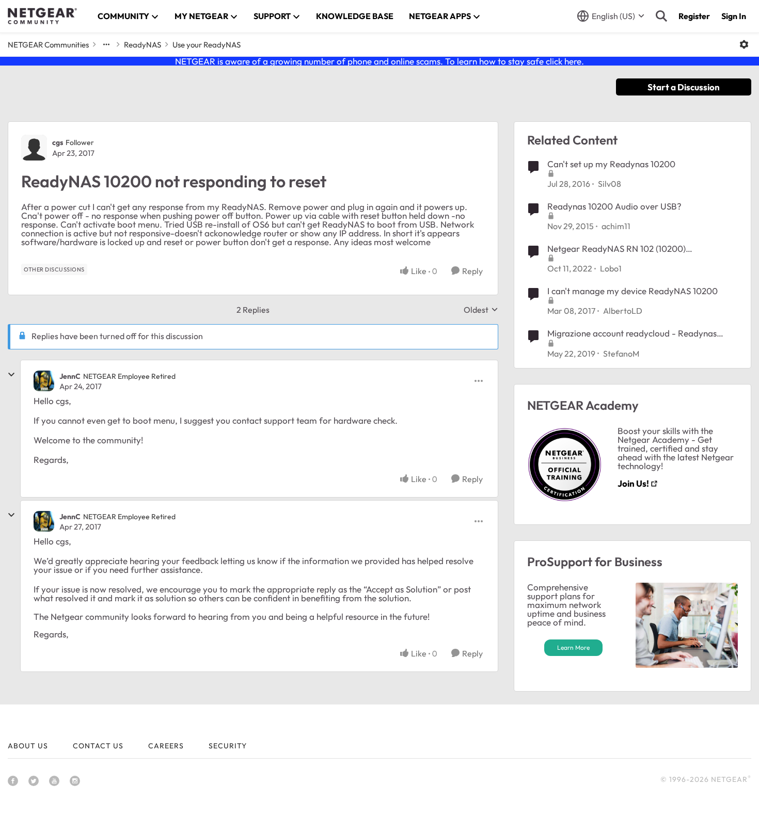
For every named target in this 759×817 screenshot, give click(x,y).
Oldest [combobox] (481, 310)
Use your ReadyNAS (206, 45)
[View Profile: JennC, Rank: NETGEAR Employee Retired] (44, 381)
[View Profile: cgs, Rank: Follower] (34, 148)
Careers (166, 745)
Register (694, 16)
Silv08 (609, 184)
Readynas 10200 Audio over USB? (614, 206)
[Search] (661, 16)
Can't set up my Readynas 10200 (611, 163)
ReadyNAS (142, 45)
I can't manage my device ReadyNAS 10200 (632, 290)
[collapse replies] (11, 375)
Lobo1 (611, 268)
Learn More (573, 647)
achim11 (616, 226)
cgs (57, 142)
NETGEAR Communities (48, 45)
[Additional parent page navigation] (106, 44)
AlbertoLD (622, 311)
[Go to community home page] (42, 16)
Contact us (98, 745)
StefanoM (621, 353)
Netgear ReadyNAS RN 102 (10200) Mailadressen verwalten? (616, 248)
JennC (70, 376)
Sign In (733, 16)
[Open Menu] (744, 44)
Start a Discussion (683, 87)
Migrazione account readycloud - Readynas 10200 (632, 333)
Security (228, 745)
